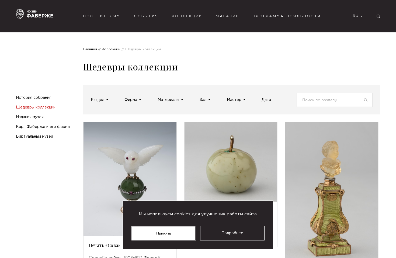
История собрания (33, 97)
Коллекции (187, 16)
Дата (266, 99)
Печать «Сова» (104, 245)
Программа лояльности (287, 16)
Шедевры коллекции (35, 107)
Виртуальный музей (34, 136)
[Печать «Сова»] (130, 179)
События (146, 16)
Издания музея (30, 117)
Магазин (227, 16)
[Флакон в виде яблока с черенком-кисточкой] (231, 162)
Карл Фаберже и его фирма (43, 126)
